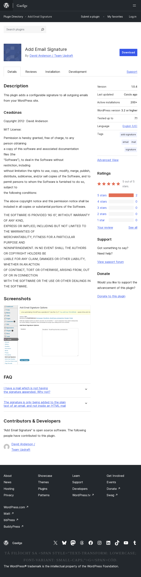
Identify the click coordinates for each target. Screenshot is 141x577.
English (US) (130, 126)
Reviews (31, 71)
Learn (76, 476)
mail (133, 142)
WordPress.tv (83, 495)
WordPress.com (16, 507)
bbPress (11, 520)
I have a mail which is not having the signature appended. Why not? (27, 389)
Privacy (9, 495)
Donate (113, 489)
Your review (105, 227)
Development (78, 71)
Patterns (44, 495)
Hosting (9, 489)
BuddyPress (14, 526)
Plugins (42, 489)
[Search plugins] (42, 29)
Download (128, 52)
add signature (128, 134)
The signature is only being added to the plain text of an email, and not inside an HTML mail (35, 404)
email (126, 142)
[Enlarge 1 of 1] (85, 310)
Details (12, 71)
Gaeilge (17, 543)
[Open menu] (135, 5)
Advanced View (108, 160)
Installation (52, 71)
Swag (112, 495)
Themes (43, 482)
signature (131, 149)
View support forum (110, 262)
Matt (9, 513)
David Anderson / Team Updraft (51, 55)
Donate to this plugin (111, 296)
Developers (80, 489)
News (7, 482)
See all (133, 227)
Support (132, 71)
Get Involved (115, 476)
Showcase (45, 476)
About (8, 476)
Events (111, 482)
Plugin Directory (13, 16)
